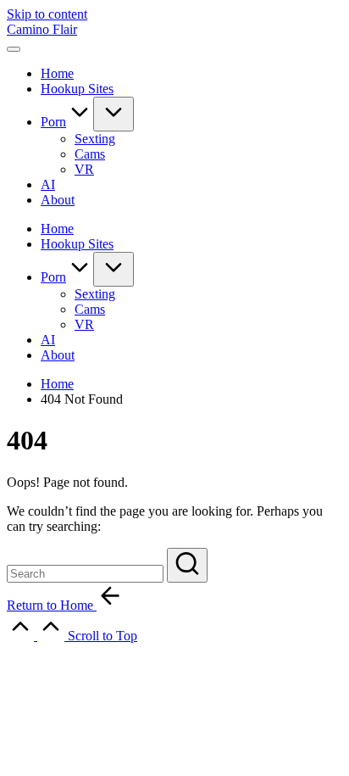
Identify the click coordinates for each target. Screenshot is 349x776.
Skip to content (47, 14)
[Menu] (13, 49)
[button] (187, 565)
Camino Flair (42, 29)
